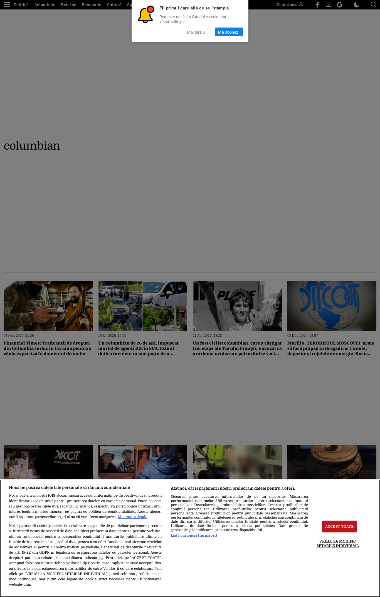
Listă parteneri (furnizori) (194, 535)
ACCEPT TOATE (339, 526)
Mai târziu (196, 32)
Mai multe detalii (132, 517)
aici (101, 557)
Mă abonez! (229, 32)
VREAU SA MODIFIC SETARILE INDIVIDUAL (338, 543)
